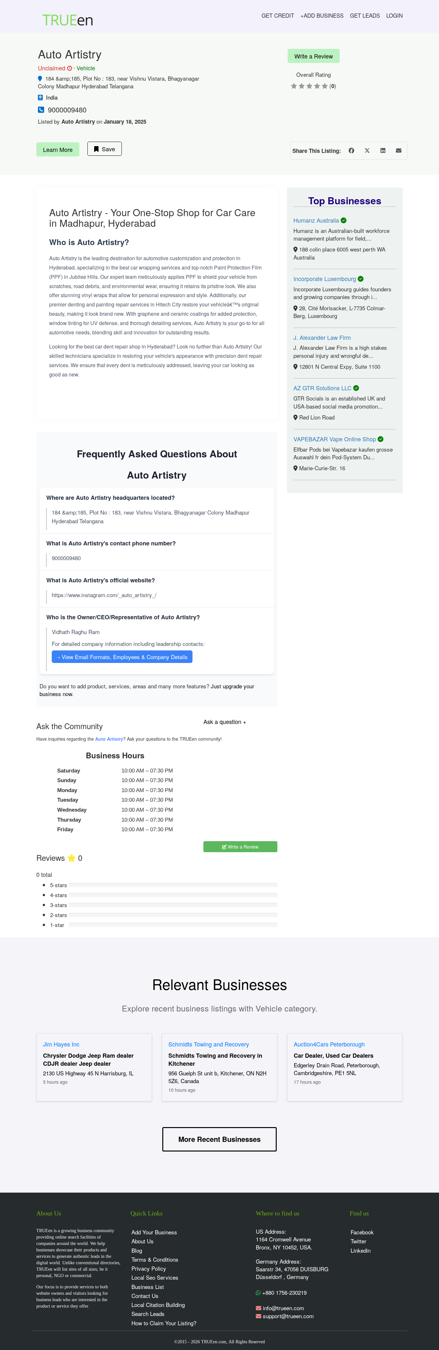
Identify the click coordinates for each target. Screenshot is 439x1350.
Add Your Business (154, 1232)
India (52, 97)
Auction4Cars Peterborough (329, 1044)
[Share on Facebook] (351, 150)
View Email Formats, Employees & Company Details (122, 657)
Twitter (358, 1241)
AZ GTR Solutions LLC (323, 388)
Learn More (58, 149)
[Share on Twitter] (367, 150)
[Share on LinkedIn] (383, 150)
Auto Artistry (109, 739)
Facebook (362, 1232)
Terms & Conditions (154, 1259)
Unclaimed (54, 68)
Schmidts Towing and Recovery (208, 1044)
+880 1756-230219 (284, 1292)
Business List (147, 1287)
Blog (136, 1250)
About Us (142, 1241)
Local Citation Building (158, 1305)
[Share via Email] (398, 150)
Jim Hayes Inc (61, 1044)
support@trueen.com (288, 1316)
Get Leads (365, 15)
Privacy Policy (148, 1268)
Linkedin (361, 1250)
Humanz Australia (317, 220)
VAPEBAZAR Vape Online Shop (335, 439)
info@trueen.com (283, 1308)
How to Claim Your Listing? (163, 1323)
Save (107, 149)
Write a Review (313, 56)
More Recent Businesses (219, 1139)
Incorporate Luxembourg (325, 278)
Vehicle (85, 68)
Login (394, 15)
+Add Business (322, 15)
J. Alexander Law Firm (322, 337)
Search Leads (148, 1314)
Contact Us (144, 1296)
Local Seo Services (154, 1277)
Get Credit (278, 15)
